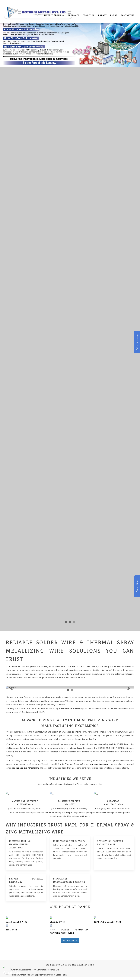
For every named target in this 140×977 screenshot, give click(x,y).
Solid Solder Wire (16, 922)
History (102, 15)
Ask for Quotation (137, 342)
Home (47, 15)
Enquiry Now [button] (70, 940)
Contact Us (127, 15)
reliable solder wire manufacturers (30, 768)
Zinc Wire (12, 929)
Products (73, 15)
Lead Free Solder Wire (108, 922)
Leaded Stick (57, 922)
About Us (59, 15)
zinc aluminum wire (99, 764)
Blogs (113, 15)
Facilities (88, 15)
